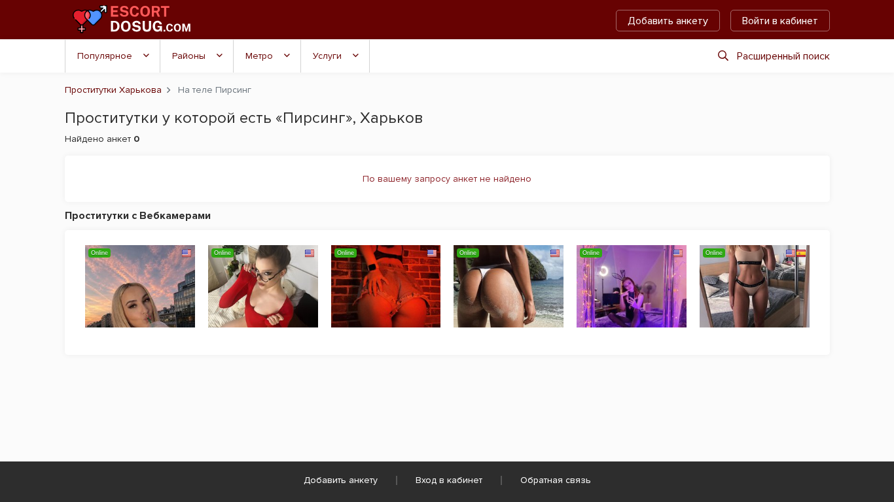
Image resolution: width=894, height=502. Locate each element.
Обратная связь (555, 480)
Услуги (327, 55)
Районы (189, 55)
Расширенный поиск (783, 56)
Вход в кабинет (449, 480)
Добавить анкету (668, 20)
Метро (259, 55)
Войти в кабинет (780, 20)
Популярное (104, 55)
